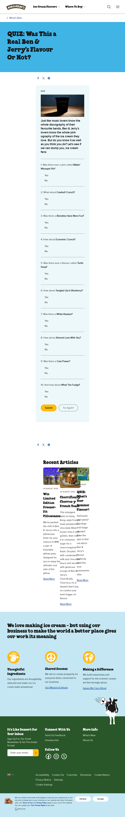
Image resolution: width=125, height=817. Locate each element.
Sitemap (58, 779)
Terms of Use (28, 803)
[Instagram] (56, 756)
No (46, 180)
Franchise (72, 774)
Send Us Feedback (55, 735)
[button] (10, 775)
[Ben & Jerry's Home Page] (16, 7)
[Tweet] (43, 78)
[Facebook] (48, 756)
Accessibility (42, 774)
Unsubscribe (52, 740)
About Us (88, 740)
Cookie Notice (102, 774)
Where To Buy (74, 7)
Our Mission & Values (56, 687)
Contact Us (58, 774)
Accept (101, 799)
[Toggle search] (108, 6)
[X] (64, 756)
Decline (83, 799)
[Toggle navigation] (117, 6)
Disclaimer (86, 774)
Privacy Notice (43, 779)
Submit (48, 407)
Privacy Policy (41, 803)
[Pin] (49, 78)
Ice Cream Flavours (45, 7)
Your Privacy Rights (38, 805)
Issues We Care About (94, 688)
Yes (46, 175)
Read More (49, 578)
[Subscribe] (36, 752)
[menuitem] (46, 6)
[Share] (38, 78)
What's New (15, 17)
